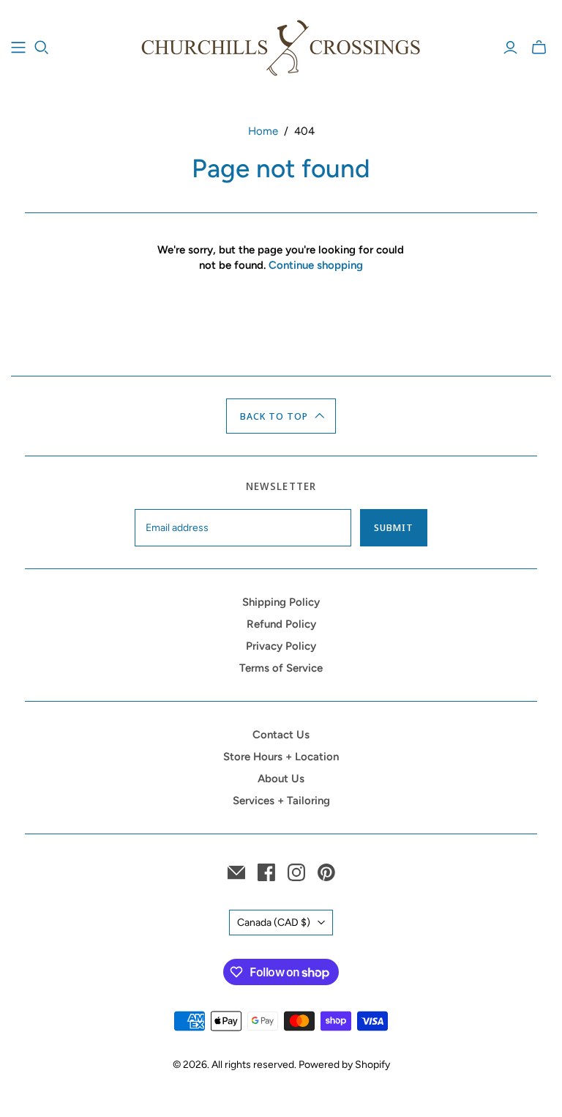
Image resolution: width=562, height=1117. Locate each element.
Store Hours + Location (281, 756)
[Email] (236, 872)
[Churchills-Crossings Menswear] (281, 47)
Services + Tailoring (281, 800)
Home (263, 131)
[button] (281, 416)
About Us (281, 778)
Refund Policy (281, 624)
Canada (273, 922)
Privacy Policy (281, 646)
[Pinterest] (326, 872)
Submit (393, 527)
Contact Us (281, 734)
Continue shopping (316, 265)
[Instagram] (296, 872)
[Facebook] (266, 872)
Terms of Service (281, 668)
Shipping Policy (281, 602)
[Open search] (41, 47)
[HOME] (18, 47)
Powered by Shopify (344, 1064)
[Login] (510, 48)
